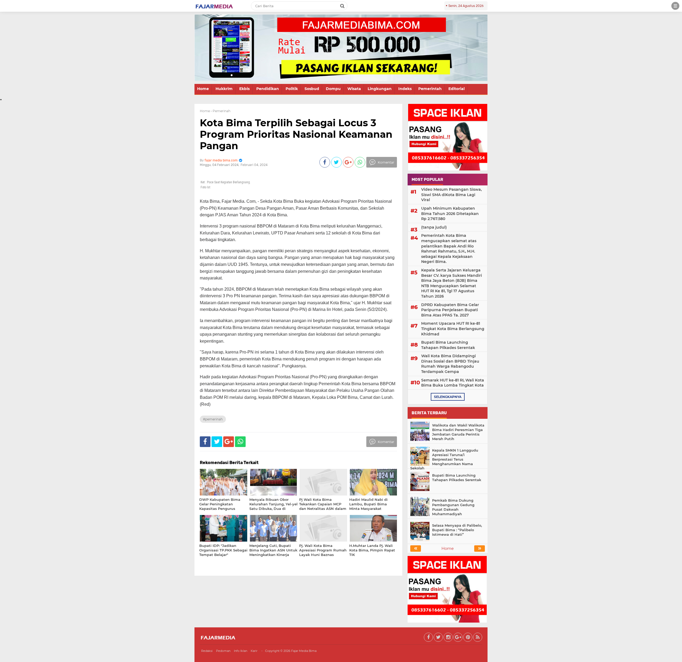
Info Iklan (240, 651)
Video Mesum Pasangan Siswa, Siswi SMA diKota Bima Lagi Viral (451, 194)
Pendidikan (267, 88)
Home (203, 88)
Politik (292, 88)
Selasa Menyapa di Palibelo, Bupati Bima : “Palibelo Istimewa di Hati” (457, 530)
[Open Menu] (675, 6)
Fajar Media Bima (303, 651)
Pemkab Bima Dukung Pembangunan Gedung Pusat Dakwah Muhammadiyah (453, 507)
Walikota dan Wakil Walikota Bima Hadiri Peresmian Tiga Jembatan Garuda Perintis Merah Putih (458, 432)
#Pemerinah (213, 419)
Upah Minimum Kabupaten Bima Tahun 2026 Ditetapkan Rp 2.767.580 (450, 213)
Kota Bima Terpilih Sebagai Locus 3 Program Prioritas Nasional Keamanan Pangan (296, 134)
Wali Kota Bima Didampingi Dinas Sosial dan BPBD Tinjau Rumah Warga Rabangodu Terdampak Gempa (450, 364)
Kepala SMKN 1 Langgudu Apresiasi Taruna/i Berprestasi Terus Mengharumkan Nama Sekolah (444, 459)
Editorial (456, 88)
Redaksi (207, 651)
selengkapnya (447, 397)
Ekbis (244, 88)
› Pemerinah (220, 111)
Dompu (333, 88)
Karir (254, 651)
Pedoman (223, 651)
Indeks (405, 88)
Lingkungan (380, 88)
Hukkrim (224, 88)
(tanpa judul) (434, 227)
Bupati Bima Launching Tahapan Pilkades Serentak (448, 345)
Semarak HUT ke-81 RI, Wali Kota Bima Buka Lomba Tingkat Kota (452, 383)
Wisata (354, 88)
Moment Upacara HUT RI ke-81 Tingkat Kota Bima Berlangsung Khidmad (452, 328)
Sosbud (312, 88)
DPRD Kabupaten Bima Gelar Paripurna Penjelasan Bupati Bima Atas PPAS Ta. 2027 (450, 310)
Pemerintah (430, 88)
